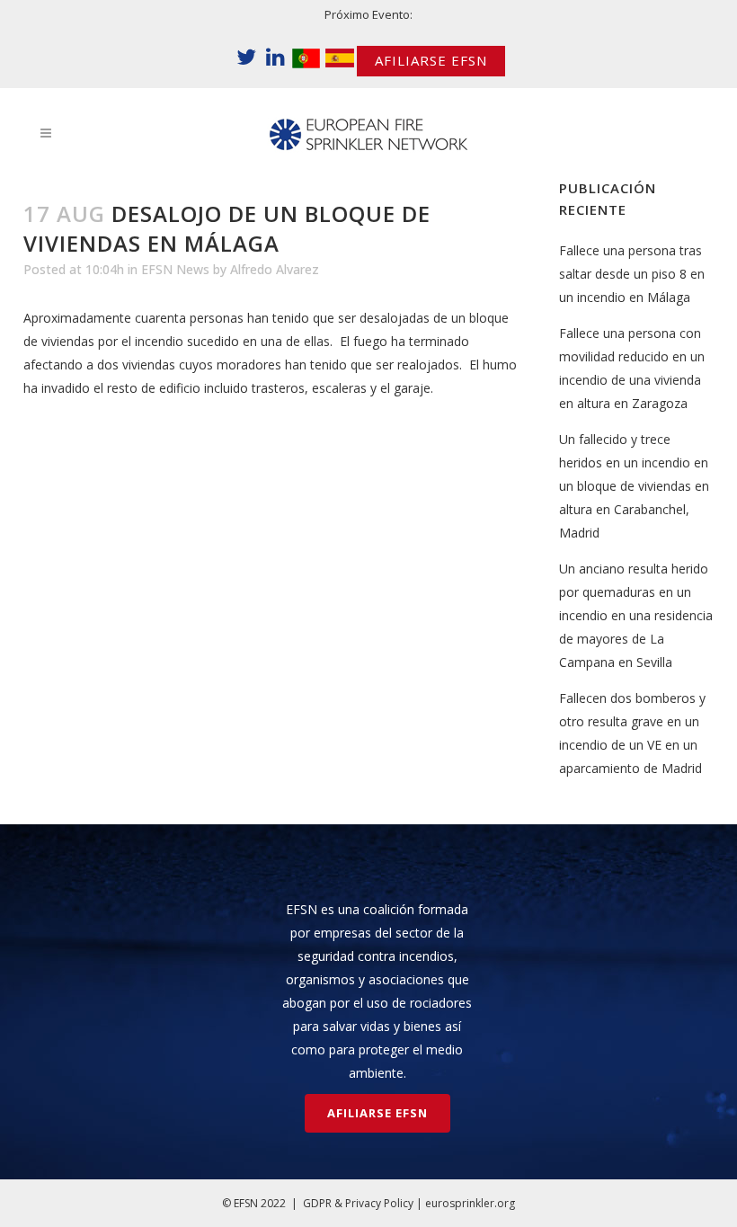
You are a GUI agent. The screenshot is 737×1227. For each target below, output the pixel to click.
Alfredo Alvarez (274, 269)
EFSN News (175, 269)
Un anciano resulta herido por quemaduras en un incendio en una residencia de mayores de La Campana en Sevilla (636, 615)
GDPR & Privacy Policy (358, 1203)
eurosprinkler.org (470, 1203)
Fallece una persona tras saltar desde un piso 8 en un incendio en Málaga (632, 274)
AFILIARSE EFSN (431, 60)
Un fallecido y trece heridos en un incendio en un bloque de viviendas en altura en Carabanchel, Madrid (634, 486)
